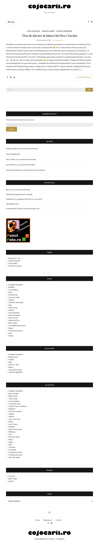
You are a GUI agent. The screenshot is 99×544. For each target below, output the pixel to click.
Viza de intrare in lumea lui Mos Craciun (49, 36)
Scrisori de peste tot (15, 331)
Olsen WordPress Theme (44, 539)
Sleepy (10, 442)
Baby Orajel (12, 479)
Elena (10, 292)
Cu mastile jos (13, 290)
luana (8, 154)
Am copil (11, 476)
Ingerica (11, 416)
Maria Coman (13, 318)
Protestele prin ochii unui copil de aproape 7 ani (22, 208)
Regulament (16, 154)
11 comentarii (57, 40)
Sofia (10, 333)
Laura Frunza (12, 424)
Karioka (11, 310)
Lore (7, 165)
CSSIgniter (60, 539)
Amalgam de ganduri (15, 285)
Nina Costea (12, 323)
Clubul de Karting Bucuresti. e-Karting (19, 194)
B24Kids (11, 287)
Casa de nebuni (13, 401)
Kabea (10, 422)
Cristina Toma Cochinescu (17, 406)
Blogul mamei (13, 357)
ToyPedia (11, 447)
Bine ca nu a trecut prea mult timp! (26, 149)
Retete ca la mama (14, 266)
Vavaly (10, 336)
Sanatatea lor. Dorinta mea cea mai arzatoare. (29, 170)
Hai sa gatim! (13, 263)
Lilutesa (11, 481)
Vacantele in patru (12, 204)
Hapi (10, 305)
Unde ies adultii (48, 31)
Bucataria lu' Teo (14, 258)
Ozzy (10, 434)
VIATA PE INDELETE (15, 372)
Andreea (9, 149)
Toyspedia (12, 450)
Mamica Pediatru (14, 315)
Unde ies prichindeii (64, 31)
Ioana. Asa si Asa (14, 419)
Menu (12, 22)
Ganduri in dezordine (15, 302)
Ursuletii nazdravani (15, 455)
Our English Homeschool (17, 326)
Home (37, 520)
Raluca (10, 328)
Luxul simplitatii (13, 313)
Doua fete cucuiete (15, 411)
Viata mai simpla (14, 457)
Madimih (11, 427)
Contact (59, 520)
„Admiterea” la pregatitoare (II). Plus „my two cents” (24, 199)
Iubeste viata (13, 308)
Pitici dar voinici (13, 437)
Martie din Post (13, 320)
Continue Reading (84, 77)
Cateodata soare (14, 404)
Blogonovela (12, 396)
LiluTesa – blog (13, 365)
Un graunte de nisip (15, 370)
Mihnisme (11, 432)
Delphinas (11, 409)
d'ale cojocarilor (33, 31)
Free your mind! (14, 297)
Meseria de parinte (15, 429)
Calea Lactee (12, 399)
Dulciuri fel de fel (14, 261)
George (8, 170)
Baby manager (13, 393)
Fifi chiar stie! (13, 295)
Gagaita (11, 300)
